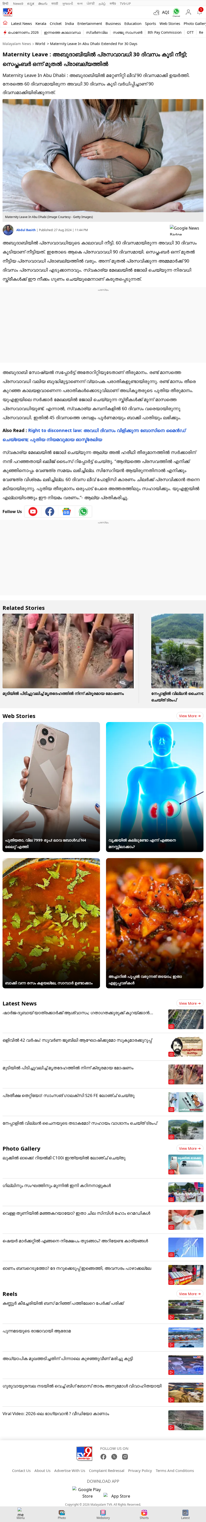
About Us (42, 1470)
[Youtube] (33, 511)
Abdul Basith (26, 230)
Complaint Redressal (106, 1470)
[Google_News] (66, 511)
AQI (165, 12)
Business (113, 23)
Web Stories (170, 23)
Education (132, 23)
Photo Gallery (21, 1148)
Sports (150, 23)
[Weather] (157, 12)
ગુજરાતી (67, 3)
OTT (190, 32)
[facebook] (49, 511)
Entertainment (89, 23)
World (40, 43)
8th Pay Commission (165, 32)
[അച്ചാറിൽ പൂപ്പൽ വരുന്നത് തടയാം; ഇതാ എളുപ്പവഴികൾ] (154, 861)
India (69, 23)
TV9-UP (125, 3)
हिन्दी (6, 3)
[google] (186, 230)
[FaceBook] (103, 1457)
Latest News (20, 1003)
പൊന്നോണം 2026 (23, 32)
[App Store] (119, 1497)
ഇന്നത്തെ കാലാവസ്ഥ (62, 32)
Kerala (40, 23)
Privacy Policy (140, 1470)
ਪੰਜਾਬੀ (91, 3)
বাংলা (80, 3)
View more (188, 715)
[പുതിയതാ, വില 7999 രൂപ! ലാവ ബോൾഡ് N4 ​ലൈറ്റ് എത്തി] (51, 725)
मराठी (55, 3)
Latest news (21, 23)
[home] (5, 23)
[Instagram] (125, 1457)
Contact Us (21, 1470)
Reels (10, 1293)
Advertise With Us (69, 1470)
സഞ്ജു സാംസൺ (127, 32)
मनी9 (113, 3)
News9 (18, 3)
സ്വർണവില (97, 32)
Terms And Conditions (175, 1470)
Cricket (56, 23)
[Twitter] (114, 1457)
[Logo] (8, 12)
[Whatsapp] (175, 12)
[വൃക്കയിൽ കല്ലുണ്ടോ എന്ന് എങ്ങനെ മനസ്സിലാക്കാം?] (154, 725)
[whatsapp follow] (83, 511)
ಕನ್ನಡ (30, 3)
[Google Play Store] (87, 1492)
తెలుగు (42, 3)
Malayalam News (17, 43)
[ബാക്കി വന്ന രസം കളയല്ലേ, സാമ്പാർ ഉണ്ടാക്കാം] (51, 861)
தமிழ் (102, 3)
